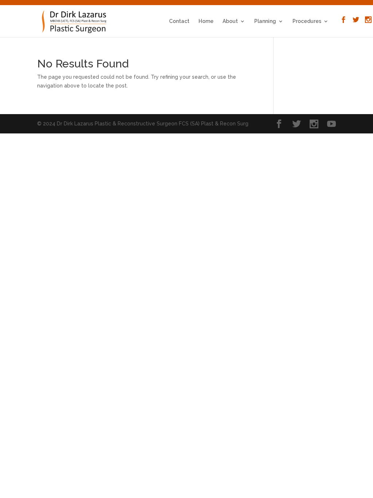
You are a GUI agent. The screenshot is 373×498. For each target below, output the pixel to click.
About (230, 21)
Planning (265, 21)
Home (206, 21)
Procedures (306, 21)
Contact (179, 21)
